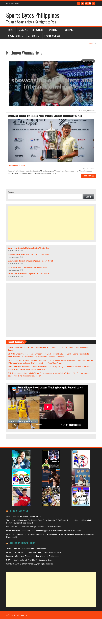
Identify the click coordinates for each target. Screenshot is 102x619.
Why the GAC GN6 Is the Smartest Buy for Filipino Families (29, 564)
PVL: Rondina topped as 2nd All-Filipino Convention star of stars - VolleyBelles (39, 373)
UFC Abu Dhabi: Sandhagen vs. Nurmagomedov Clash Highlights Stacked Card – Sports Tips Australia (48, 354)
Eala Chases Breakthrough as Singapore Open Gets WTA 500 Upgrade (30, 260)
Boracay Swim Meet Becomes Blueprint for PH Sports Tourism (28, 273)
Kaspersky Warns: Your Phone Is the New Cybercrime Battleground (32, 556)
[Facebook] (78, 3)
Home (10, 29)
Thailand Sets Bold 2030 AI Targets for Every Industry (27, 548)
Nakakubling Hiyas (15, 347)
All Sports (33, 35)
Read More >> (88, 175)
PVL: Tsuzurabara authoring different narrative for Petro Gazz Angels (35, 363)
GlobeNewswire (18, 511)
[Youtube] (86, 3)
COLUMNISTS (37, 29)
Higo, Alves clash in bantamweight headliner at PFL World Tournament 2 (36, 356)
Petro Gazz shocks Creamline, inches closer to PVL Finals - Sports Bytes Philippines (41, 366)
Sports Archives (52, 35)
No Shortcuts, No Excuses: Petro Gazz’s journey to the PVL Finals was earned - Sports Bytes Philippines (49, 360)
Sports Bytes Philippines (32, 15)
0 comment (89, 168)
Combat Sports (15, 35)
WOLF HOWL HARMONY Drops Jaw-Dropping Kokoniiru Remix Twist (33, 552)
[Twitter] (82, 3)
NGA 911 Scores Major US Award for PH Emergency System (30, 560)
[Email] (93, 3)
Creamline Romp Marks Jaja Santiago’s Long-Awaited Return (27, 267)
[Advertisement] (51, 223)
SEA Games (23, 29)
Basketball (54, 29)
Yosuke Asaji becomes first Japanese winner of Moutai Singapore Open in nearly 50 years (45, 115)
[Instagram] (89, 3)
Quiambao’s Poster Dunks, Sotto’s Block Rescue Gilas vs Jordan (28, 254)
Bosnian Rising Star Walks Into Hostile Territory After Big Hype (28, 247)
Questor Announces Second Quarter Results (23, 516)
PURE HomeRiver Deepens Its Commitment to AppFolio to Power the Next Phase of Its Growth (43, 530)
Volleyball (70, 29)
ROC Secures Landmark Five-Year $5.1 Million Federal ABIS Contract (33, 526)
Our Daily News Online (23, 543)
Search (11, 192)
